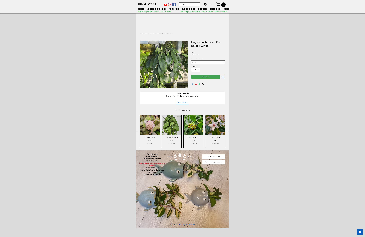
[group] (182, 131)
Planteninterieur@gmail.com (155, 170)
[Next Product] (228, 131)
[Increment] (198, 70)
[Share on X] (203, 84)
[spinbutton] (195, 70)
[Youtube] (165, 4)
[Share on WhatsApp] (199, 84)
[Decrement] (192, 70)
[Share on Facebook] (192, 84)
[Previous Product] (137, 131)
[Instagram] (169, 4)
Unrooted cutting (196, 59)
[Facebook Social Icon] (174, 4)
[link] (221, 4)
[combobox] (208, 62)
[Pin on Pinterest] (196, 84)
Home (142, 34)
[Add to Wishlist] (223, 77)
